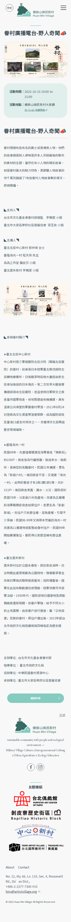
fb (28, 766)
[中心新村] (35, 830)
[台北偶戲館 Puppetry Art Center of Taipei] (35, 798)
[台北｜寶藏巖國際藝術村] (35, 846)
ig (38, 766)
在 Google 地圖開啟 (36, 110)
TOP (62, 715)
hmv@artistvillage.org (23, 891)
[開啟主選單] (63, 7)
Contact (23, 867)
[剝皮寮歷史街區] (35, 814)
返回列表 (35, 698)
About (10, 867)
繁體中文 (9, 8)
